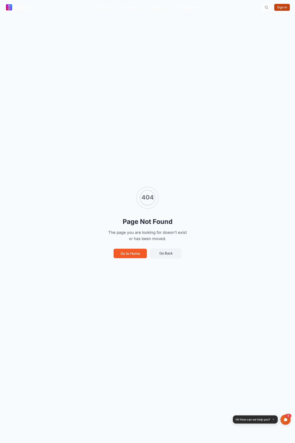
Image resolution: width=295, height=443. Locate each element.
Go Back (166, 253)
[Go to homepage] (23, 7)
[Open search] (266, 7)
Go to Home (130, 253)
